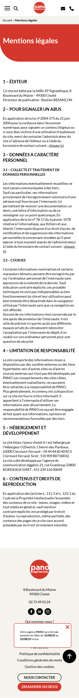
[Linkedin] (39, 611)
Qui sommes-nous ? (39, 621)
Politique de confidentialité (39, 654)
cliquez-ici (56, 145)
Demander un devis (40, 687)
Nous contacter (39, 677)
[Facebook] (31, 611)
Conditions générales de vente (39, 660)
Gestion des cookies (39, 666)
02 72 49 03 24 (39, 602)
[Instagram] (47, 611)
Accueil (7, 20)
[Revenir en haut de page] (69, 656)
